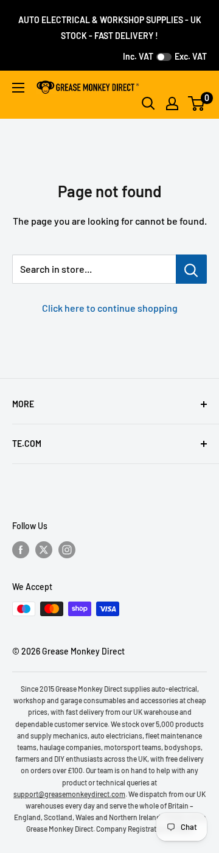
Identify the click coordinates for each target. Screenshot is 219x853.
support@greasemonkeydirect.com (69, 794)
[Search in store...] (191, 269)
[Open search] (148, 103)
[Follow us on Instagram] (66, 549)
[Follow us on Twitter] (43, 549)
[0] (196, 103)
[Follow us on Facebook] (20, 549)
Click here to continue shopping (110, 308)
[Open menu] (18, 88)
